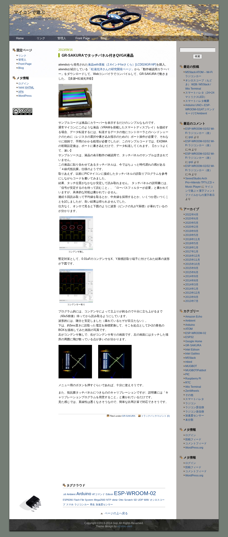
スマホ (69, 504)
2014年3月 (191, 284)
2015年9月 (191, 268)
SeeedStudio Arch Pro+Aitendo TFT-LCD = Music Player (199, 182)
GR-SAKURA (128, 416)
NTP (108, 499)
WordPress (25, 95)
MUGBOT (191, 366)
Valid (26, 87)
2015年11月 (192, 259)
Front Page (82, 38)
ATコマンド (98, 494)
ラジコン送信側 (194, 411)
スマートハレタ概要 (197, 100)
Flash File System (83, 499)
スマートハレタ (194, 399)
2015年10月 (192, 264)
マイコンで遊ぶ (29, 12)
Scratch (128, 499)
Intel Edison (192, 349)
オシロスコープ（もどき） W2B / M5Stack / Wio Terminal (198, 84)
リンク (41, 38)
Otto (121, 499)
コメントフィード (196, 443)
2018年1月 (191, 247)
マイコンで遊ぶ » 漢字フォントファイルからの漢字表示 (200, 191)
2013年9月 (191, 297)
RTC (188, 382)
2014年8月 (191, 280)
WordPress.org (194, 447)
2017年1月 (191, 251)
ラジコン (190, 403)
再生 (92, 504)
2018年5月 (191, 243)
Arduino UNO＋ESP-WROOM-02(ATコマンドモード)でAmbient (200, 109)
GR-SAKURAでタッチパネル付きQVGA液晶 (98, 55)
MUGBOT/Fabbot (195, 370)
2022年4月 (191, 214)
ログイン (23, 83)
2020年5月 (191, 222)
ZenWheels (192, 390)
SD (135, 499)
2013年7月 (191, 301)
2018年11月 (192, 239)
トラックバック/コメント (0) (155, 416)
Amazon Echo (193, 316)
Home (20, 38)
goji (191, 137)
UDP (140, 499)
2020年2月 (191, 226)
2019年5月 (191, 235)
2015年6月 (191, 272)
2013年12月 (192, 292)
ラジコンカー (81, 504)
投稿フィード (193, 439)
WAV (146, 499)
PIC (187, 374)
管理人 (61, 38)
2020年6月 (191, 218)
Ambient (190, 320)
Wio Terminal (193, 386)
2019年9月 (191, 231)
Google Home (193, 341)
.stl (64, 494)
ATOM (189, 328)
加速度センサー (194, 415)
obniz (115, 499)
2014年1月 (191, 288)
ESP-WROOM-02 (195, 333)
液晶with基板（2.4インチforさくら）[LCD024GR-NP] (122, 64)
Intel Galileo (192, 353)
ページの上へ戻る (116, 513)
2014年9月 (191, 276)
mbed (188, 361)
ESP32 (189, 337)
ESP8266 (68, 499)
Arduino (190, 324)
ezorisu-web (124, 526)
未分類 (189, 419)
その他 (189, 395)
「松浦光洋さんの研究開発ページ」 (111, 69)
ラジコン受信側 (194, 407)
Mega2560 (99, 499)
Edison (109, 494)
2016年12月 (192, 255)
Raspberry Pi (193, 378)
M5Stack (190, 357)
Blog (103, 38)
